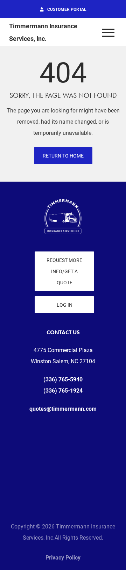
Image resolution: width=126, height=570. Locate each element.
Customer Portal (66, 9)
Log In (64, 304)
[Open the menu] (108, 32)
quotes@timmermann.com (63, 408)
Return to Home (63, 155)
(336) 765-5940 (63, 379)
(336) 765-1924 (63, 390)
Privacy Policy (63, 557)
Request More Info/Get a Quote (64, 271)
